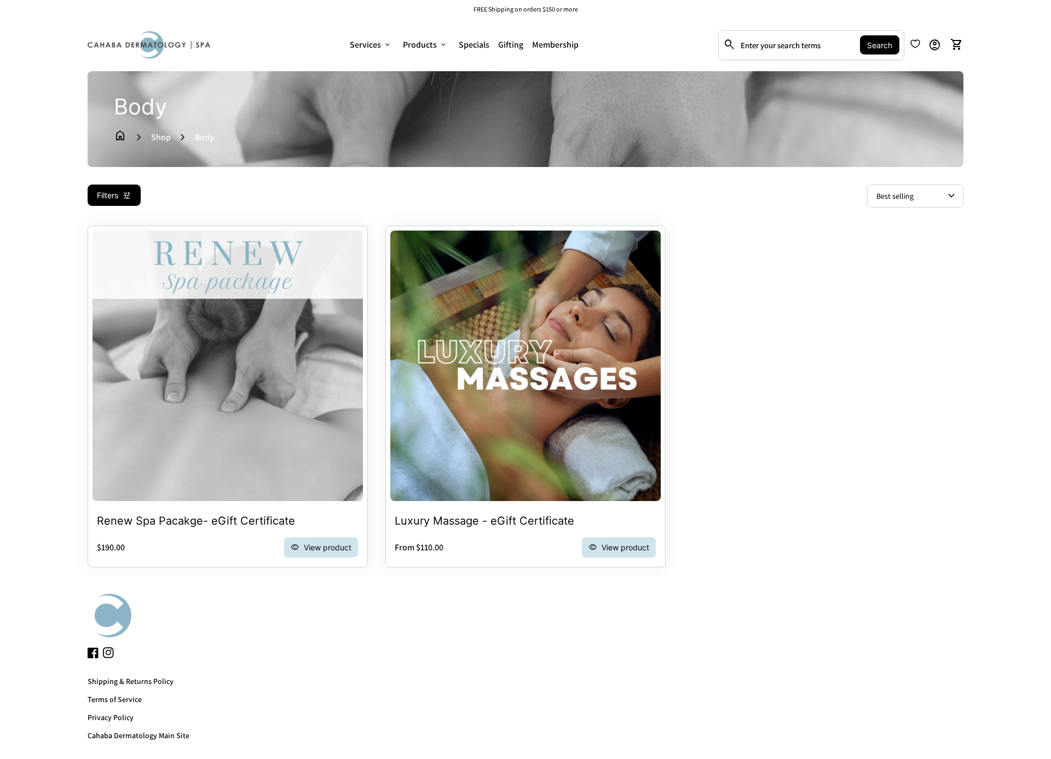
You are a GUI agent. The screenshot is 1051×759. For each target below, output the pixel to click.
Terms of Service (115, 699)
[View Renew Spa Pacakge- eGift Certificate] (228, 366)
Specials (474, 44)
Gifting (510, 44)
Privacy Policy (111, 717)
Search (879, 45)
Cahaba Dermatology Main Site (138, 735)
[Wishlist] (915, 43)
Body (204, 137)
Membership (555, 44)
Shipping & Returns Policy (131, 681)
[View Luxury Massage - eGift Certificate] (525, 366)
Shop (161, 137)
